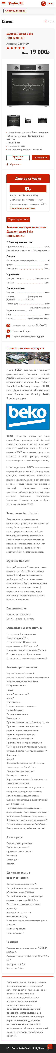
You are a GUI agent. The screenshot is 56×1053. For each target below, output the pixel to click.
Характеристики (18, 219)
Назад (50, 21)
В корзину (41, 158)
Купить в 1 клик (18, 157)
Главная (8, 21)
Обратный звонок (15, 11)
